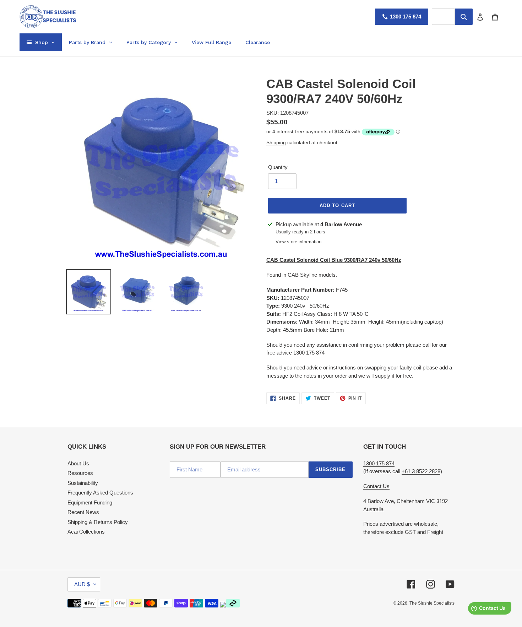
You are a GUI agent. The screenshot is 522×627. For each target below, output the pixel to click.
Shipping (276, 142)
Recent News (83, 512)
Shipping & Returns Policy (97, 522)
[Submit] (464, 17)
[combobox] (443, 17)
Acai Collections (86, 532)
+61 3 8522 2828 (421, 471)
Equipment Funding (89, 502)
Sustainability (82, 483)
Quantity (278, 167)
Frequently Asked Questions (100, 493)
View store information (298, 241)
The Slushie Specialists (432, 603)
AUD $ (82, 584)
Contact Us (376, 486)
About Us (78, 463)
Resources (80, 473)
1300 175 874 (405, 16)
